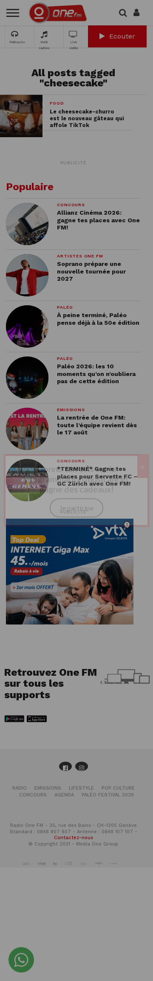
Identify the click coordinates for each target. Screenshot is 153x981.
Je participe (77, 508)
